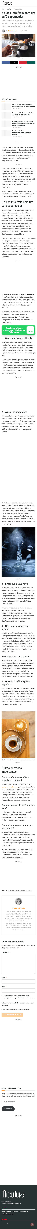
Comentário (6, 952)
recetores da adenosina (10, 787)
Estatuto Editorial (6, 1212)
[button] (18, 45)
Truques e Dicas (16, 9)
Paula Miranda (12, 31)
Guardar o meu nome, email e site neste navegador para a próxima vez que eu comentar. (19, 997)
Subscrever (8, 1109)
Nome (4, 978)
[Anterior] (16, 142)
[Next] (20, 142)
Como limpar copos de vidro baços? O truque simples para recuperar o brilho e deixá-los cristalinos (23, 123)
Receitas (8, 9)
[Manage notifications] (32, 1224)
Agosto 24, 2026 (17, 108)
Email (4, 987)
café (17, 891)
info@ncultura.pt (16, 1204)
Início (3, 9)
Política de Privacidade (8, 1214)
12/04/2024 (23, 31)
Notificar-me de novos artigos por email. (16, 1010)
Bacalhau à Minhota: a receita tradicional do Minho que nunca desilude (21, 132)
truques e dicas (26, 891)
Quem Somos (24, 1212)
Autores (16, 1212)
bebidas (11, 891)
